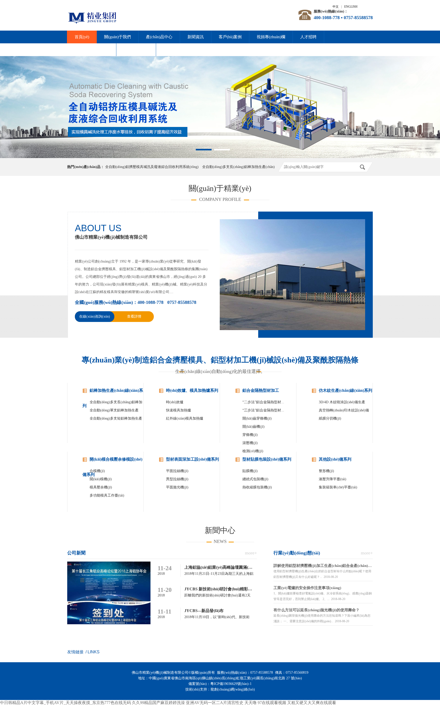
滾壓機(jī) (250, 443)
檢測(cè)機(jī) (252, 451)
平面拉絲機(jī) (177, 471)
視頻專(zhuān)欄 (271, 37)
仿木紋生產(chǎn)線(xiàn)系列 (345, 390)
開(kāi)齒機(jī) (253, 426)
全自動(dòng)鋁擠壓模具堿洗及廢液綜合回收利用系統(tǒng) (152, 167)
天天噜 (250, 702)
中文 (336, 6)
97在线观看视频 (272, 702)
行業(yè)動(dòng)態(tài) (296, 552)
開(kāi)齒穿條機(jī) (257, 418)
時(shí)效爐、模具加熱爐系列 (192, 390)
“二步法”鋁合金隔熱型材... (263, 402)
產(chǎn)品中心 (159, 37)
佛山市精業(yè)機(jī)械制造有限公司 (111, 237)
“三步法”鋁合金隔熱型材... (263, 410)
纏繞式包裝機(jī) (255, 479)
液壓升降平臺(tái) (332, 479)
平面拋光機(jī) (177, 487)
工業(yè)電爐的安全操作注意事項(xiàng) (307, 588)
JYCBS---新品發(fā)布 (204, 610)
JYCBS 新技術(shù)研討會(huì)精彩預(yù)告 (223, 589)
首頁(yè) (82, 37)
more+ (251, 552)
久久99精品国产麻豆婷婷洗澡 (158, 702)
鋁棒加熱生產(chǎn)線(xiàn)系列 (112, 393)
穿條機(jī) (250, 435)
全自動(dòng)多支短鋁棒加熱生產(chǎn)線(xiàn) (116, 420)
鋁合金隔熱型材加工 (260, 390)
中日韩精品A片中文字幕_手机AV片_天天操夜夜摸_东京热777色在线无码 (65, 702)
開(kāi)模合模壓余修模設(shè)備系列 (112, 462)
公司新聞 (76, 552)
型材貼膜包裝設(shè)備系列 (266, 459)
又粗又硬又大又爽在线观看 (311, 702)
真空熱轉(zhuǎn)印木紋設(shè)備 (344, 410)
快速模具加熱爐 (178, 410)
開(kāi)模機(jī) (101, 479)
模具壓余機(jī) (101, 487)
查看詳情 (134, 316)
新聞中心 (220, 530)
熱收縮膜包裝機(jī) (257, 487)
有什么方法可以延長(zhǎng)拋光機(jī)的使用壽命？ (316, 610)
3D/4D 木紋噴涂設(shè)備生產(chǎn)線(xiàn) (342, 403)
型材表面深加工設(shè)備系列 (192, 459)
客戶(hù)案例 (230, 37)
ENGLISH (351, 6)
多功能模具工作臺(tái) (107, 495)
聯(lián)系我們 (136, 49)
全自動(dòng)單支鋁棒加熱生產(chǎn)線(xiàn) (114, 411)
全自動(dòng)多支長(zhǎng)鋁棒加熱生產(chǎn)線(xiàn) (116, 403)
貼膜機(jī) (250, 471)
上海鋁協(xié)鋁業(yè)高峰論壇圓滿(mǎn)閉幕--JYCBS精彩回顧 (240, 567)
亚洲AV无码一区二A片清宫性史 (214, 702)
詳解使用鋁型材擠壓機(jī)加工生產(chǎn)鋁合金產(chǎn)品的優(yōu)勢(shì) (323, 566)
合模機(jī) (97, 471)
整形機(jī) (326, 471)
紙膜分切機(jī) (330, 418)
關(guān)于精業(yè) (220, 188)
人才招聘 (308, 37)
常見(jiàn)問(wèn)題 (92, 49)
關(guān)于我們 (117, 37)
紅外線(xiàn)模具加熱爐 (184, 418)
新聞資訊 (195, 37)
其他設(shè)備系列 (335, 459)
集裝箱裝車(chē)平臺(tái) (338, 487)
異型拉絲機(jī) (177, 479)
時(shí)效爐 (174, 402)
